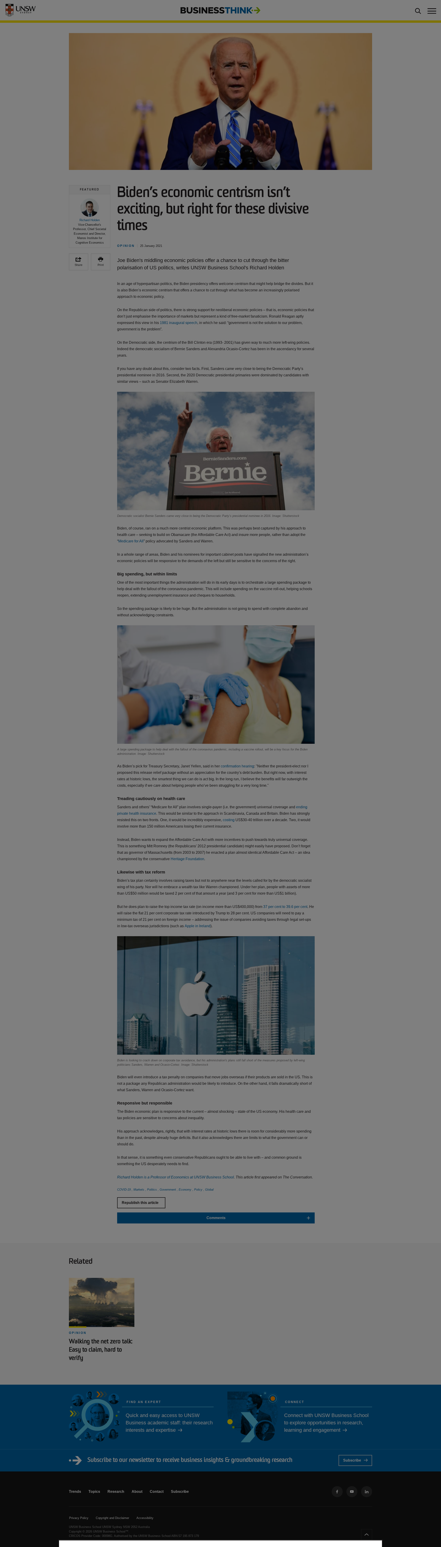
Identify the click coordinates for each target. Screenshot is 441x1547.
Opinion (77, 1333)
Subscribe (352, 1460)
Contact (157, 1491)
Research (115, 1491)
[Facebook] (337, 1491)
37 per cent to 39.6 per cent (285, 907)
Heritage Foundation (187, 859)
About (137, 1491)
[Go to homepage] (220, 10)
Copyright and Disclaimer (112, 1518)
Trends (75, 1491)
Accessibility (144, 1518)
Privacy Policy (78, 1518)
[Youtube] (351, 1491)
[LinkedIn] (366, 1491)
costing (229, 820)
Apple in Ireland (197, 926)
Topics (94, 1491)
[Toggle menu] (431, 10)
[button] (89, 221)
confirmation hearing (237, 766)
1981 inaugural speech (178, 323)
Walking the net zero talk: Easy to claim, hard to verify (100, 1350)
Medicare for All (131, 541)
